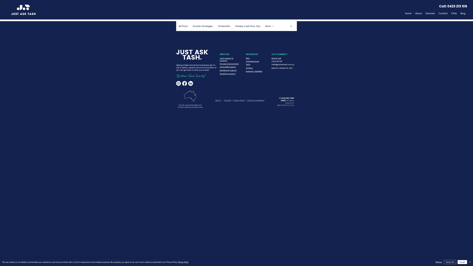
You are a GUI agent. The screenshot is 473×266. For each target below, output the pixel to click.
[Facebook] (184, 83)
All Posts (183, 26)
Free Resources (252, 61)
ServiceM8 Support (228, 67)
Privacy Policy (239, 100)
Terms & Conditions (255, 100)
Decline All (450, 262)
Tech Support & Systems (226, 59)
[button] (291, 26)
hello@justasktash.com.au (283, 64)
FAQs (248, 64)
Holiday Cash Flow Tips (247, 26)
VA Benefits (224, 26)
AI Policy (249, 68)
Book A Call (276, 58)
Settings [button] (439, 262)
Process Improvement (229, 64)
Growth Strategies (203, 26)
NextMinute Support (228, 70)
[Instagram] (178, 83)
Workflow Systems (228, 74)
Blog (248, 58)
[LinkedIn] (190, 83)
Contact (227, 100)
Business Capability (254, 71)
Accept (462, 262)
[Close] (470, 262)
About (218, 100)
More (268, 26)
